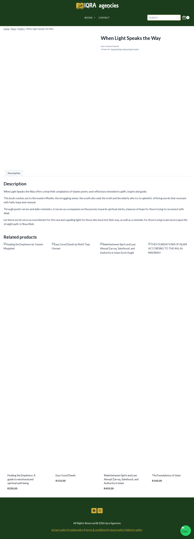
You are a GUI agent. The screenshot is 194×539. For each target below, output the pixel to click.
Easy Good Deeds (66, 475)
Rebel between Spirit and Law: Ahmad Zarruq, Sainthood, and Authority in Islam (121, 479)
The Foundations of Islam (166, 475)
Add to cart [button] (63, 490)
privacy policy (59, 529)
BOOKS (88, 17)
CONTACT (104, 17)
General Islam (116, 49)
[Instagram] (100, 510)
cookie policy (76, 529)
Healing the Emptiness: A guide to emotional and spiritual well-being (21, 479)
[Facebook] (94, 510)
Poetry (136, 49)
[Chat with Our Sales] (185, 530)
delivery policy (134, 529)
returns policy (116, 529)
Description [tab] (14, 173)
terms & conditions (96, 529)
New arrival (127, 49)
